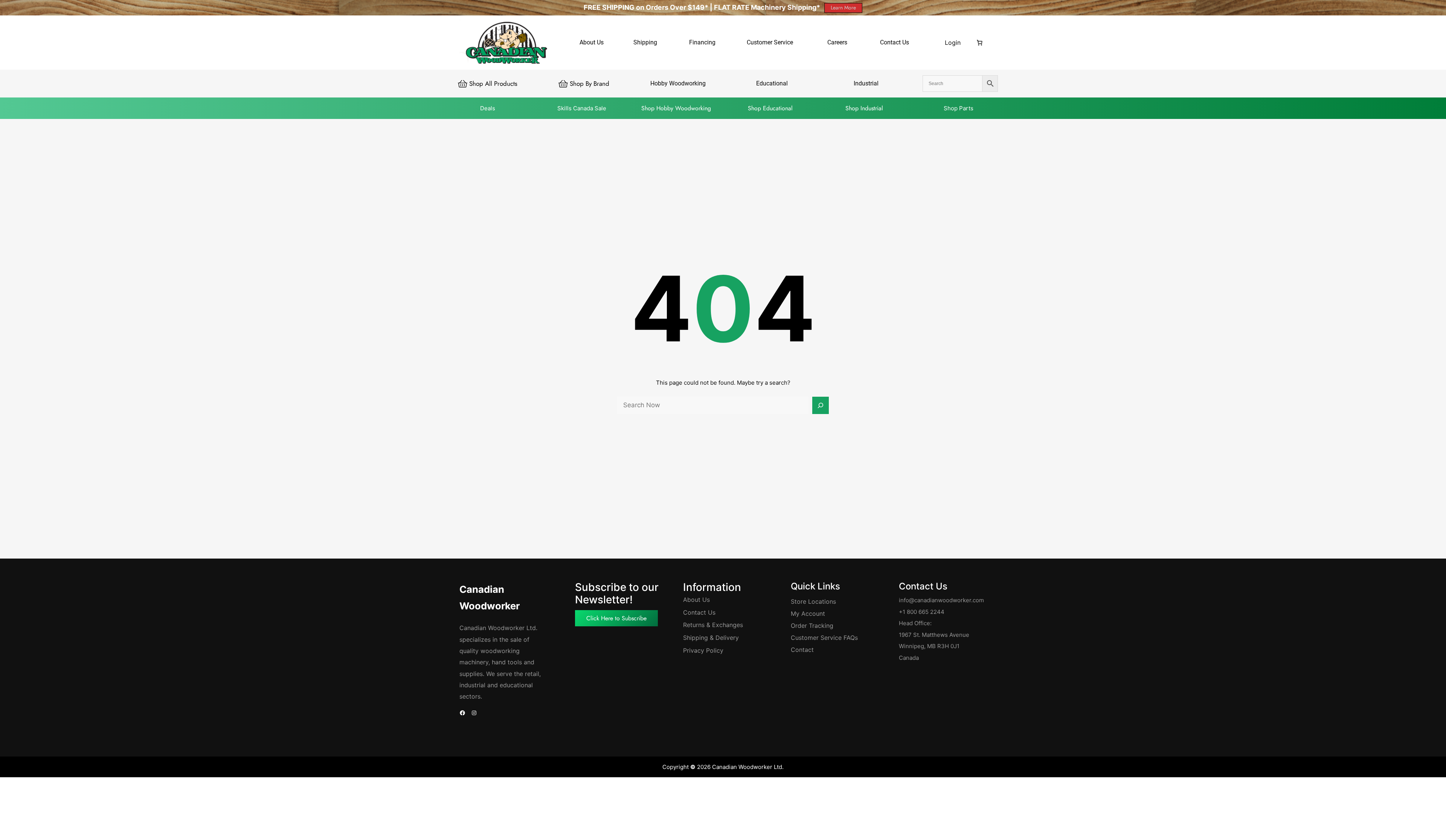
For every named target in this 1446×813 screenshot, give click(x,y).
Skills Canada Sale (581, 108)
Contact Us (699, 612)
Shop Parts (958, 108)
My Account (808, 613)
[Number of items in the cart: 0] (980, 42)
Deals (487, 108)
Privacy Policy (703, 650)
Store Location (812, 601)
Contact (802, 649)
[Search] (820, 405)
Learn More (843, 7)
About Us (696, 599)
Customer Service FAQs (824, 637)
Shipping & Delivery (711, 637)
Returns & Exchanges (713, 625)
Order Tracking (812, 625)
